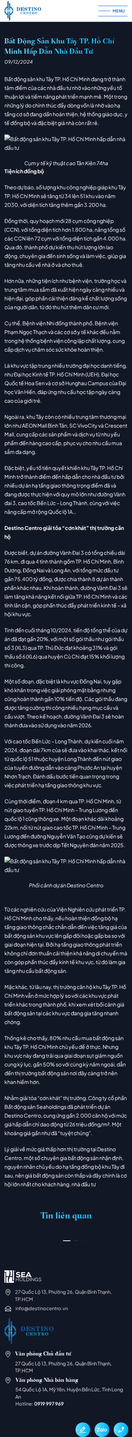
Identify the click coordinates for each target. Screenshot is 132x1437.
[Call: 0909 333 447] (121, 1429)
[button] (66, 1240)
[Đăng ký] (83, 1429)
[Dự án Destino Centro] (51, 11)
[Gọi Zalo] (102, 1429)
